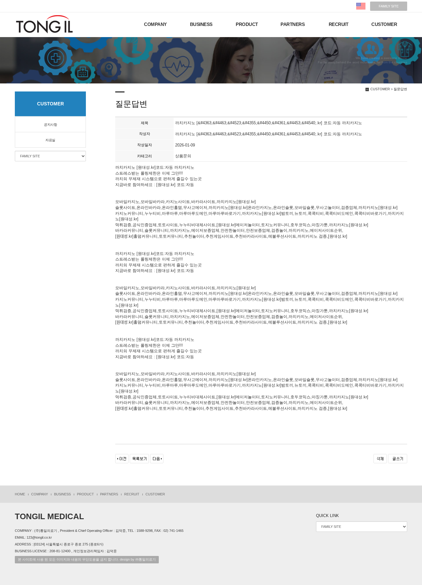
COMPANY (155, 24)
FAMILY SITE (389, 6)
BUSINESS (201, 24)
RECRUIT (338, 24)
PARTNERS (293, 24)
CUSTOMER (384, 24)
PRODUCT (247, 24)
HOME (20, 494)
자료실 (50, 140)
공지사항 (50, 124)
